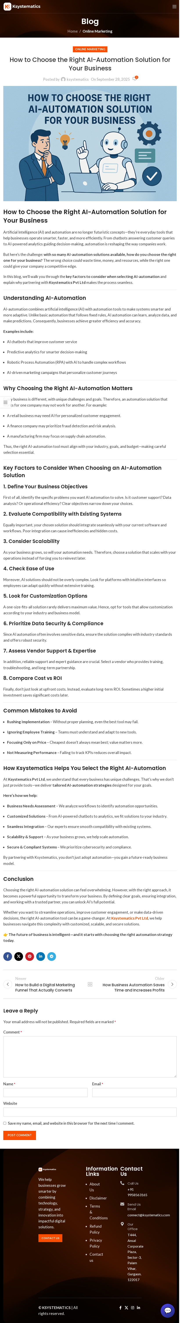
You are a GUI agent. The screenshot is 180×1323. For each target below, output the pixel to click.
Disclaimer (98, 1198)
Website (10, 1103)
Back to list (90, 984)
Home (73, 31)
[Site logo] (22, 6)
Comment (12, 1032)
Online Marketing (97, 31)
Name (9, 1084)
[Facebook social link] (7, 956)
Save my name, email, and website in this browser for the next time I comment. (71, 1123)
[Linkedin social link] (40, 956)
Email (97, 1084)
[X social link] (18, 956)
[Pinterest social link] (29, 956)
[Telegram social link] (51, 956)
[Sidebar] (5, 402)
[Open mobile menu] (174, 6)
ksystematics (78, 79)
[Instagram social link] (132, 1308)
